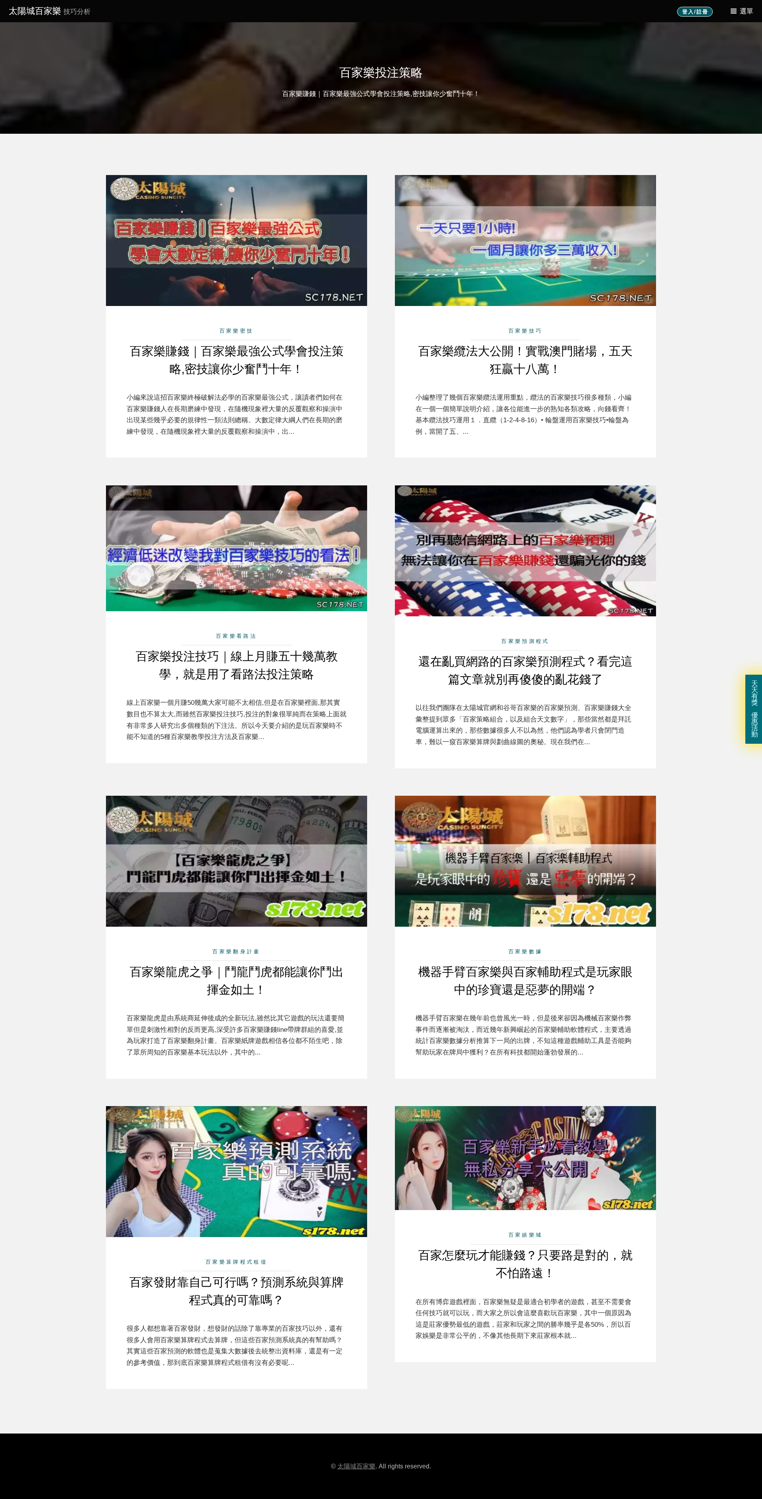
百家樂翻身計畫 (236, 951)
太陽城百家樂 (49, 11)
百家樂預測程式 (525, 641)
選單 (746, 11)
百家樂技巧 (525, 331)
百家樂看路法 (236, 636)
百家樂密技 (236, 331)
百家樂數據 (525, 951)
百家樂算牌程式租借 (236, 1262)
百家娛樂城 (525, 1235)
